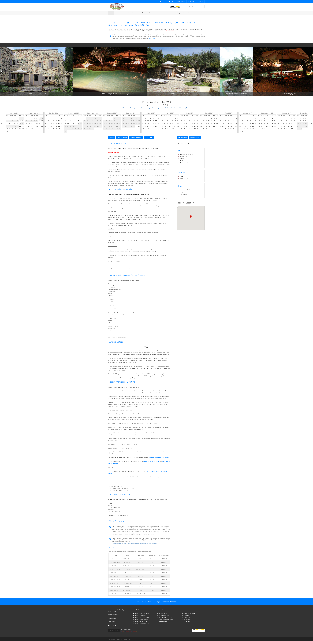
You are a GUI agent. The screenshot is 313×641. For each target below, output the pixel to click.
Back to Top (115, 630)
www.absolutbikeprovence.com (159, 457)
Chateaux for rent (163, 613)
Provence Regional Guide (151, 461)
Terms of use (187, 619)
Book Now (294, 45)
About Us (134, 13)
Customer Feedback (188, 13)
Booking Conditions (169, 13)
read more (152, 38)
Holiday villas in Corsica (140, 615)
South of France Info (145, 13)
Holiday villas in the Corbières (142, 623)
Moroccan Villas (163, 621)
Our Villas (118, 13)
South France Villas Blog (189, 613)
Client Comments (217, 45)
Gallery (58, 45)
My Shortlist (200, 1)
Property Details (137, 45)
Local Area (177, 45)
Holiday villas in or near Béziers (142, 613)
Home (111, 13)
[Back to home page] (116, 6)
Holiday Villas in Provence (141, 621)
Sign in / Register (191, 1)
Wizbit (129, 639)
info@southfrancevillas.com (166, 602)
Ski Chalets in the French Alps (166, 617)
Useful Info (126, 13)
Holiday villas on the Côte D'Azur (142, 617)
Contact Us (200, 13)
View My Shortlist (195, 137)
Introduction (20, 45)
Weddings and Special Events (166, 619)
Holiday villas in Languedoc (141, 619)
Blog (178, 13)
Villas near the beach (164, 615)
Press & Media (157, 13)
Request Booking (122, 137)
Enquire (112, 137)
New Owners (187, 621)
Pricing (256, 45)
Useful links (186, 615)
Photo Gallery (148, 137)
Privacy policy (187, 617)
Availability (96, 45)
